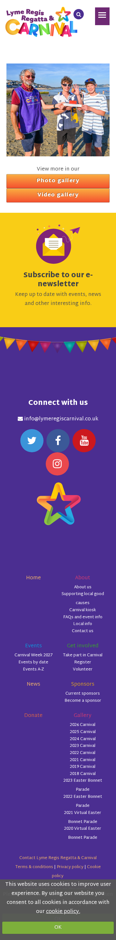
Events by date (33, 662)
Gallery (83, 715)
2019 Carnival (82, 767)
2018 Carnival (83, 774)
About (82, 578)
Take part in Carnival (82, 655)
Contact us (82, 631)
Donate (33, 715)
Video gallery (58, 195)
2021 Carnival (82, 760)
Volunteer (82, 669)
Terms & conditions (34, 867)
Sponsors (82, 684)
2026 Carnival (82, 725)
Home (33, 578)
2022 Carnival (82, 753)
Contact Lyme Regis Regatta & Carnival (58, 858)
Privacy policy (70, 867)
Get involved (83, 646)
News (33, 684)
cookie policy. (63, 911)
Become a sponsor (82, 701)
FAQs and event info (82, 617)
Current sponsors (82, 694)
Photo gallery (58, 181)
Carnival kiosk (82, 610)
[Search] (78, 14)
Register (82, 662)
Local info (82, 624)
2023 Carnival (82, 746)
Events (33, 646)
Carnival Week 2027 (34, 655)
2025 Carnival (83, 732)
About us (83, 587)
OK (58, 927)
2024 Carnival (83, 739)
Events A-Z (33, 669)
